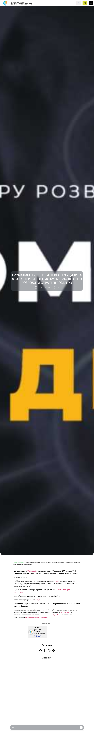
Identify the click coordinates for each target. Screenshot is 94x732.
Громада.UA (65, 612)
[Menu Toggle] (91, 3)
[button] (81, 727)
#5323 (57, 581)
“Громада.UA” (32, 571)
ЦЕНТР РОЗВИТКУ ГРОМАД (21, 4)
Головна (15, 562)
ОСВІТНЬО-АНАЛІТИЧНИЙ (18, 2)
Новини (22, 562)
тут (38, 600)
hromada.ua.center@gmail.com (50, 615)
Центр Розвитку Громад (37, 629)
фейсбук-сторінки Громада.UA (36, 617)
